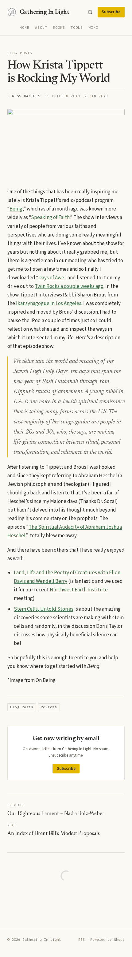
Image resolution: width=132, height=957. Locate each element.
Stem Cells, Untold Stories (43, 609)
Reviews (49, 707)
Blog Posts (19, 53)
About (41, 27)
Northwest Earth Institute (79, 590)
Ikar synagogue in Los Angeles (48, 303)
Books (59, 27)
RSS (81, 939)
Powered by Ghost (107, 939)
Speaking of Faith (50, 217)
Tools (77, 27)
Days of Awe (51, 277)
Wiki (93, 27)
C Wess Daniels (23, 96)
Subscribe (111, 12)
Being (16, 209)
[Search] (90, 12)
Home (24, 27)
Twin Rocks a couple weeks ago (69, 286)
